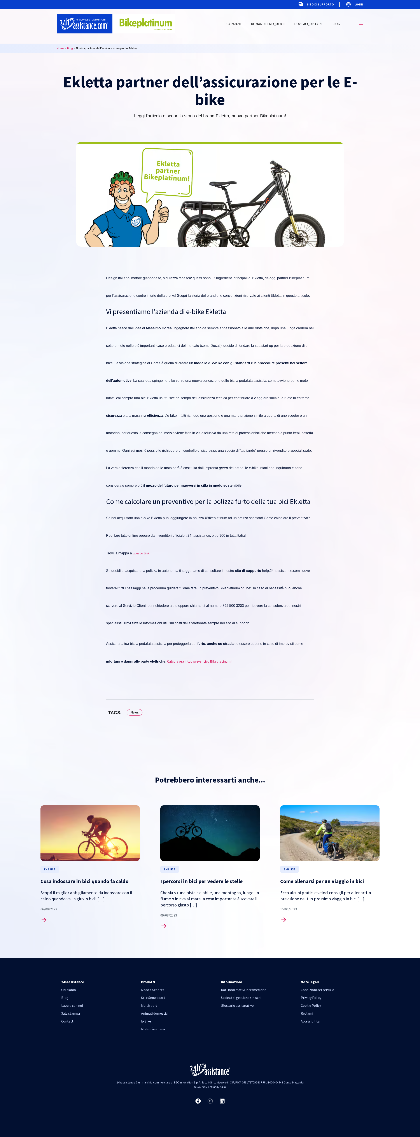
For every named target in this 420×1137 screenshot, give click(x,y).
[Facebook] (197, 1100)
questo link (141, 553)
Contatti (67, 1021)
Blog (335, 24)
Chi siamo (68, 990)
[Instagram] (210, 1100)
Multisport (149, 1005)
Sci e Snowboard (153, 997)
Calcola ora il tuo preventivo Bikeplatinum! (199, 661)
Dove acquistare (308, 24)
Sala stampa (70, 1013)
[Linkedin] (222, 1100)
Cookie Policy (311, 1005)
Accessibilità (310, 1021)
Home (61, 48)
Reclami (307, 1013)
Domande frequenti (268, 24)
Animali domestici (154, 1013)
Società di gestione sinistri (241, 997)
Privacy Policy (311, 997)
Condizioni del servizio (317, 990)
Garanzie (234, 24)
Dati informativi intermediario (243, 990)
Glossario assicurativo (237, 1005)
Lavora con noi (72, 1005)
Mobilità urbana (153, 1029)
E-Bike (146, 1021)
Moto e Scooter (152, 990)
